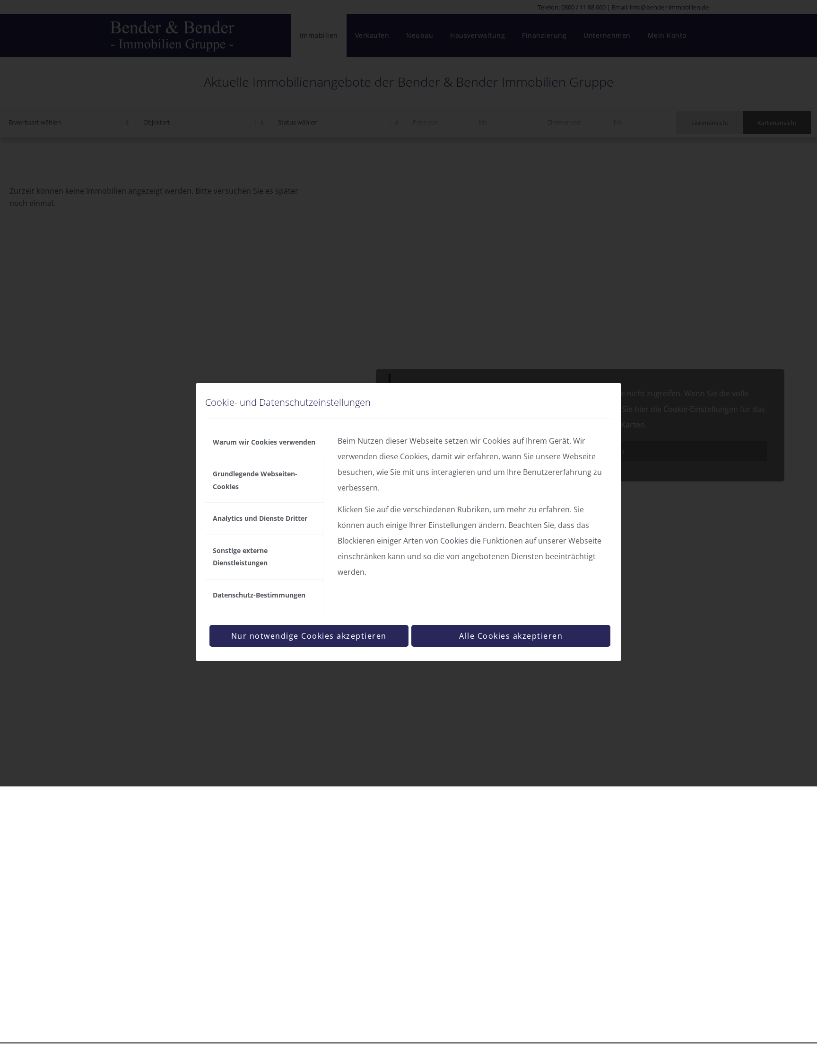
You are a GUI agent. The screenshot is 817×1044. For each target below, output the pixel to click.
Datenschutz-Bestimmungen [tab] (259, 594)
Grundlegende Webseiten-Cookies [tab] (255, 480)
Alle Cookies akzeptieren (511, 636)
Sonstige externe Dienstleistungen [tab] (240, 556)
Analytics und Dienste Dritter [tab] (260, 518)
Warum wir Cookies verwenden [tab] (264, 441)
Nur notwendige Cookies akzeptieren (309, 636)
